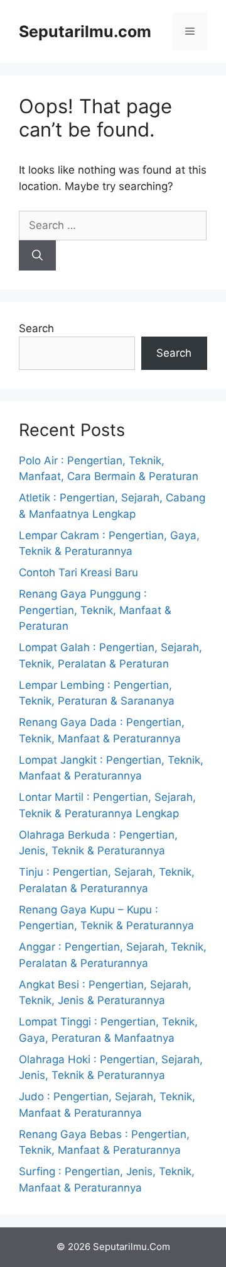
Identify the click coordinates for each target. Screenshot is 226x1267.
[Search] (37, 255)
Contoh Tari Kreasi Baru (78, 572)
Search (36, 328)
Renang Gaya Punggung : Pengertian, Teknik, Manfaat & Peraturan (95, 610)
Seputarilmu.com (85, 31)
